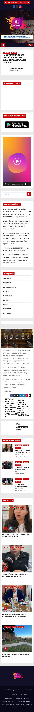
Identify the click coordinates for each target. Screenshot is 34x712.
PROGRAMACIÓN (8, 701)
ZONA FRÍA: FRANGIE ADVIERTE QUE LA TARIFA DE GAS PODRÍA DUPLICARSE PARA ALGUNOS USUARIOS (16, 223)
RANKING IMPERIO (26, 701)
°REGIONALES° (22, 708)
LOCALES (6, 291)
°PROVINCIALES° (12, 708)
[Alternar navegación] (21, 45)
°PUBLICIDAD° (18, 698)
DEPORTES (7, 283)
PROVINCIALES (8, 309)
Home (8, 695)
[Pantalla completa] (28, 184)
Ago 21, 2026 (19, 455)
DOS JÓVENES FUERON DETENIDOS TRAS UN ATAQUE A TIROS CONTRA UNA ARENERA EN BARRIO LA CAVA (15, 257)
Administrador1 (17, 68)
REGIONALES (7, 313)
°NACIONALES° (27, 705)
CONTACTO (5, 705)
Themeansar (17, 691)
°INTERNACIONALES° (16, 705)
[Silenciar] (25, 184)
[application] (17, 161)
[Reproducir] (6, 184)
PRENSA (6, 305)
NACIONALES (6, 52)
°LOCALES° (15, 695)
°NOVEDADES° (9, 698)
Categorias (7, 279)
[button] (25, 45)
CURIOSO (17, 701)
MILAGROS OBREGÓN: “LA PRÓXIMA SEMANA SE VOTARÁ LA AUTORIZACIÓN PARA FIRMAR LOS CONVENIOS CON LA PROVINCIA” (15, 537)
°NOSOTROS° (23, 695)
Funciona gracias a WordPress (11, 689)
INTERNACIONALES (9, 287)
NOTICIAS (14, 52)
